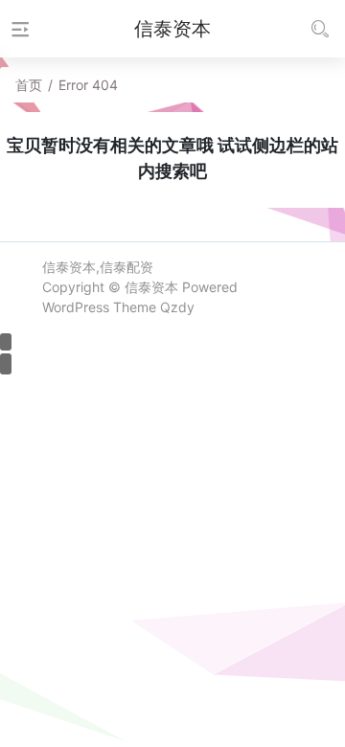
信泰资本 (151, 287)
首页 (28, 85)
